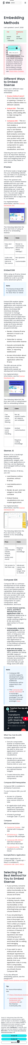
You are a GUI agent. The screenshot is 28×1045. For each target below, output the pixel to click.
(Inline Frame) (15, 96)
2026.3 (13, 3)
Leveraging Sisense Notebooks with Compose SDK (16, 1000)
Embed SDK (11, 108)
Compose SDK (12, 121)
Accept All (14, 1035)
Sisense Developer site (14, 204)
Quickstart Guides (13, 827)
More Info (14, 1042)
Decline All (14, 1039)
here (18, 701)
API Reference (12, 835)
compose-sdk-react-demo (14, 864)
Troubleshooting (13, 847)
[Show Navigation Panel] (25, 3)
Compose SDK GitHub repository (16, 691)
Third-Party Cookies (16, 71)
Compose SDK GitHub (15, 840)
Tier (8, 32)
